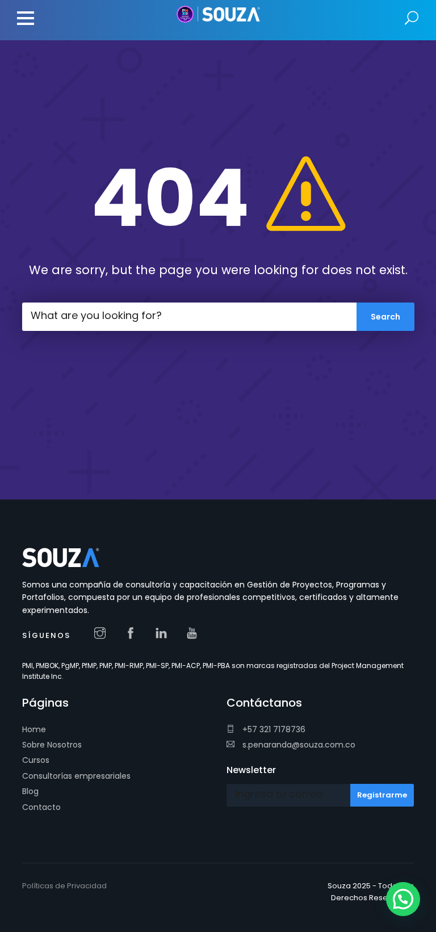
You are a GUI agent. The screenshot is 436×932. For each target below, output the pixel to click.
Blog (30, 791)
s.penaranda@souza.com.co (297, 744)
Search (412, 18)
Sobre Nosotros (52, 744)
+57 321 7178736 (272, 729)
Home (34, 729)
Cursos (35, 760)
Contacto (41, 807)
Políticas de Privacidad (64, 885)
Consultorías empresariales (76, 776)
